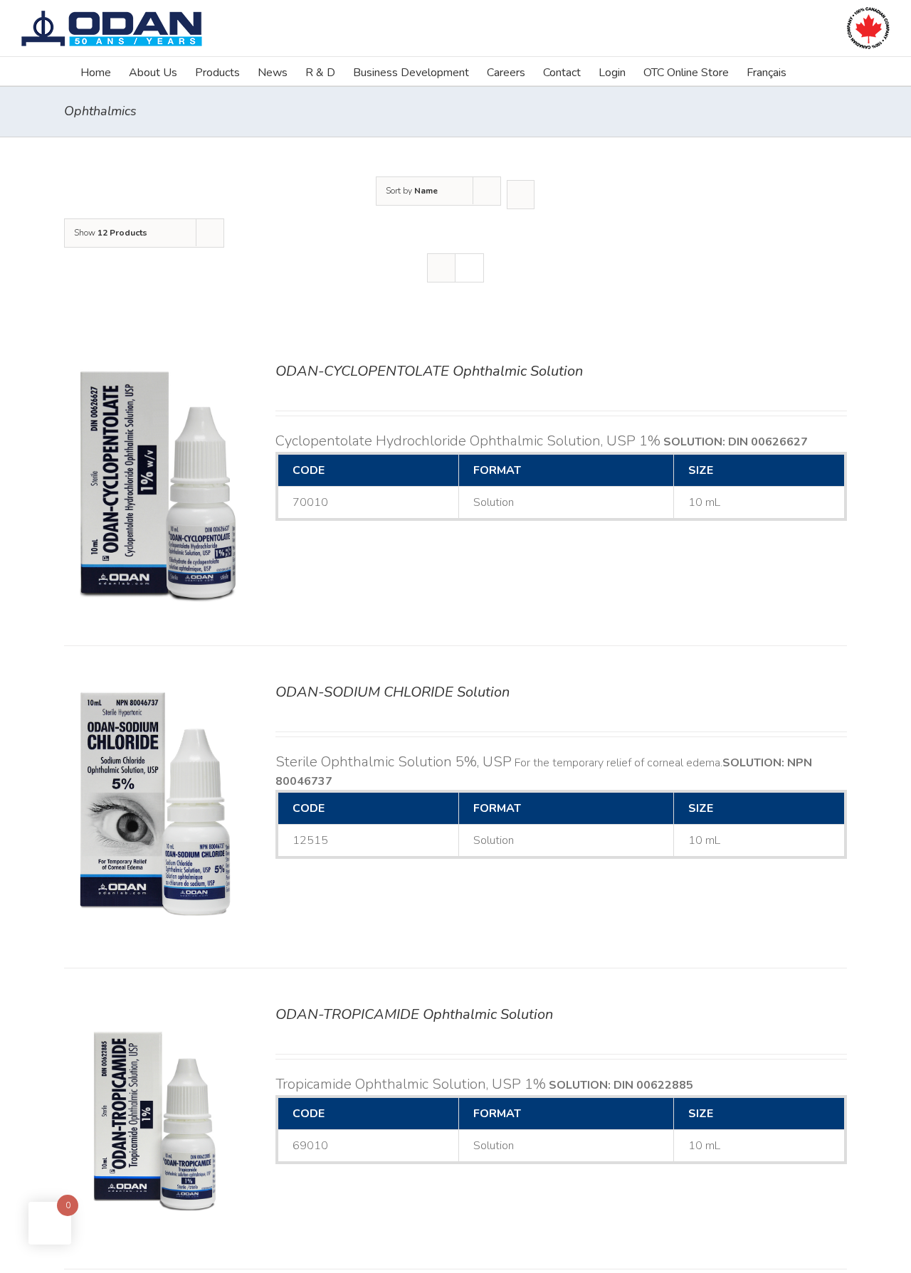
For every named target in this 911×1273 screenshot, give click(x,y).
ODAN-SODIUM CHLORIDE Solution (392, 692)
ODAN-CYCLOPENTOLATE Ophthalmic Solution (429, 371)
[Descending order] (521, 194)
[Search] (808, 71)
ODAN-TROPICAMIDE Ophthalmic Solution (414, 1014)
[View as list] (469, 268)
